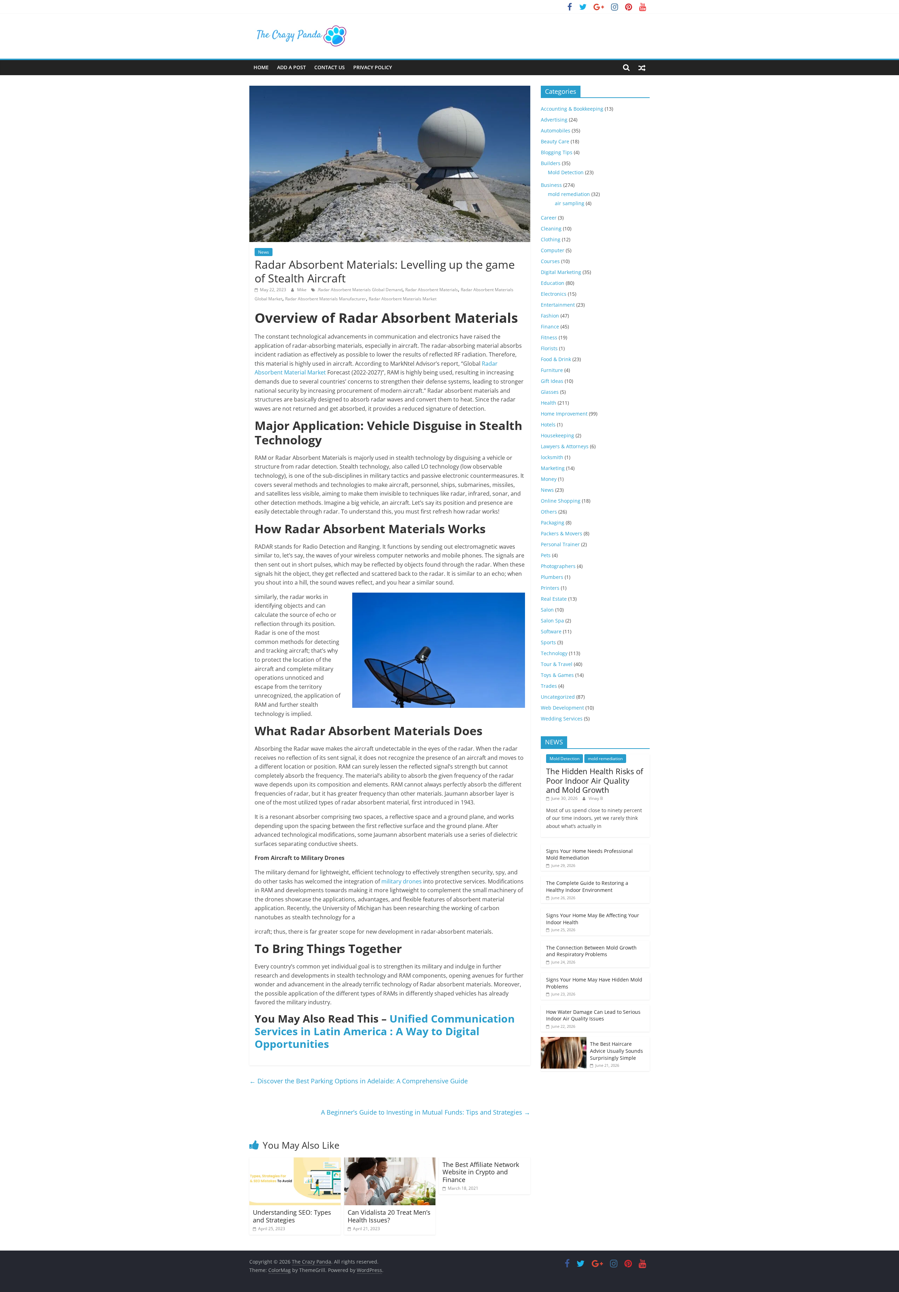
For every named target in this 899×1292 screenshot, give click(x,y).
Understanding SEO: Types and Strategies (292, 1216)
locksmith (552, 457)
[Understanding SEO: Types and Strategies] (295, 1162)
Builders (550, 163)
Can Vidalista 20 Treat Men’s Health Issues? (389, 1216)
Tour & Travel (556, 664)
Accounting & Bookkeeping (572, 108)
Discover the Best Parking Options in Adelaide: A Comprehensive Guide (358, 1081)
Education (552, 283)
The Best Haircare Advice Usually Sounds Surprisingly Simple (616, 1050)
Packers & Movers (561, 533)
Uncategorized (558, 696)
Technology (554, 653)
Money (549, 479)
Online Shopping (560, 500)
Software (551, 631)
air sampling (569, 203)
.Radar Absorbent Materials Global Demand (359, 290)
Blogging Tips (556, 152)
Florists (549, 348)
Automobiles (555, 130)
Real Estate (554, 598)
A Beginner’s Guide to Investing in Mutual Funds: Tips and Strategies (425, 1112)
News (263, 252)
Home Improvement (564, 413)
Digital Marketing (561, 272)
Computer (552, 250)
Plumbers (552, 577)
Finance (550, 326)
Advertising (554, 119)
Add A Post (291, 67)
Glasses (550, 392)
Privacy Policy (372, 67)
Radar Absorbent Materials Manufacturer (325, 299)
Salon (547, 609)
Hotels (548, 424)
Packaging (552, 522)
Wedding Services (562, 718)
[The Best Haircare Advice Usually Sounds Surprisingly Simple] (563, 1040)
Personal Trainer (560, 544)
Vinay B (596, 798)
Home (261, 67)
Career (549, 217)
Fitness (549, 337)
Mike (302, 290)
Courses (550, 261)
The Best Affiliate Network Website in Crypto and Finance (480, 1172)
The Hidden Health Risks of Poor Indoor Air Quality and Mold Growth (594, 780)
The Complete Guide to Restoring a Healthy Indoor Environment (587, 886)
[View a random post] (642, 67)
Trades (549, 686)
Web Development (562, 707)
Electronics (553, 294)
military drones (401, 881)
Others (549, 511)
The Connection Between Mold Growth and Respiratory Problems (591, 951)
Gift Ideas (552, 381)
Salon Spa (552, 620)
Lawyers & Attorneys (565, 446)
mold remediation (569, 194)
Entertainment (558, 304)
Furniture (552, 370)
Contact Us (329, 67)
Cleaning (551, 228)
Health (548, 402)
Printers (550, 588)
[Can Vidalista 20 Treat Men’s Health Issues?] (389, 1162)
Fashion (550, 315)
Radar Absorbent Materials (431, 290)
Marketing (553, 468)
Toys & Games (557, 675)
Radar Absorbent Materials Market (403, 299)
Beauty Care (555, 141)
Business (551, 185)
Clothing (550, 239)
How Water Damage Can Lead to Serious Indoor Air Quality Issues (593, 1015)
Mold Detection (566, 172)
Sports (548, 642)
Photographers (558, 566)
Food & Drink (556, 359)
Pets (546, 555)
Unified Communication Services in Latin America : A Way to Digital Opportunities (385, 1031)
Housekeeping (557, 435)
